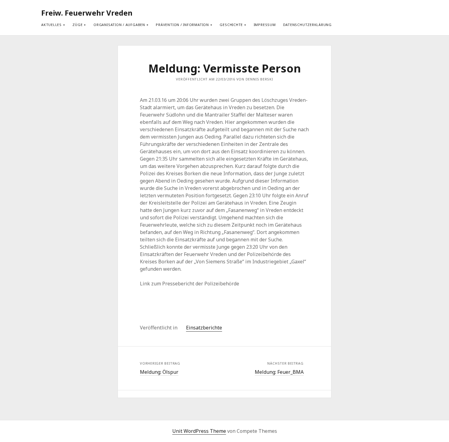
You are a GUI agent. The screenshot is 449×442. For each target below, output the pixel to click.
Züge (77, 24)
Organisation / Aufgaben (119, 24)
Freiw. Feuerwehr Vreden (87, 13)
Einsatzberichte (204, 327)
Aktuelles (51, 24)
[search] (401, 12)
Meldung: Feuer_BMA (279, 372)
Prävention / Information (182, 24)
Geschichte (231, 24)
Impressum (265, 24)
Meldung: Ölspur (159, 372)
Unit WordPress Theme (199, 431)
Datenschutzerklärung (307, 24)
